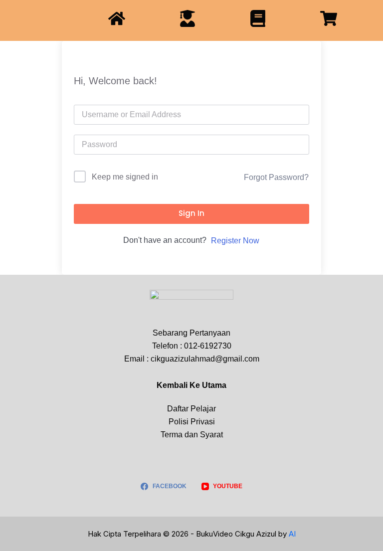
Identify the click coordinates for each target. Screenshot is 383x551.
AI (292, 534)
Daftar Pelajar (191, 408)
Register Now (235, 240)
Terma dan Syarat (192, 434)
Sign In (191, 213)
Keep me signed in (125, 177)
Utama (214, 385)
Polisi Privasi (192, 421)
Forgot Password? (276, 177)
